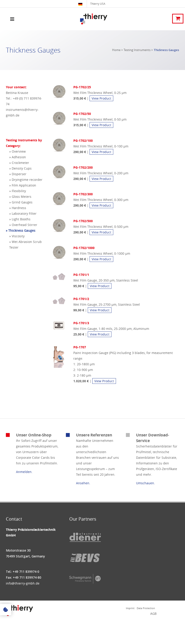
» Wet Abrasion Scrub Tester (25, 244)
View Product (101, 98)
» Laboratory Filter (23, 213)
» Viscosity (17, 236)
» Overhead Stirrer (23, 225)
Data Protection (146, 608)
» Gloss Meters (20, 196)
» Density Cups (20, 168)
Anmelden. (24, 472)
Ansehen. (83, 483)
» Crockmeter (19, 163)
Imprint (130, 608)
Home (116, 50)
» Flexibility (17, 191)
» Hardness (17, 208)
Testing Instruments (137, 50)
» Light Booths (19, 219)
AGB (153, 613)
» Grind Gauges (20, 202)
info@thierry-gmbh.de (22, 583)
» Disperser (17, 174)
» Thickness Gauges (20, 230)
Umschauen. (145, 483)
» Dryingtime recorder (25, 179)
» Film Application (22, 185)
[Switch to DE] (80, 3)
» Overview (17, 151)
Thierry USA (97, 3)
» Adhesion (17, 157)
